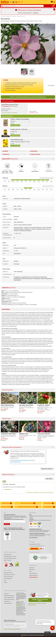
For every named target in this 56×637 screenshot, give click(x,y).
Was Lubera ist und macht (9, 574)
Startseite (2, 16)
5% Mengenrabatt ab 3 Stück (10, 556)
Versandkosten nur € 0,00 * (35, 544)
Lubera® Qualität (7, 554)
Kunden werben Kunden (9, 599)
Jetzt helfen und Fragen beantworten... (12, 629)
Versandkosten (32, 112)
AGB (30, 571)
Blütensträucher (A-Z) (21, 16)
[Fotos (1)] (24, 71)
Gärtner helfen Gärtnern (9, 597)
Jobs (5, 580)
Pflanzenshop (8, 16)
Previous (2, 397)
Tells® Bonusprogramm (9, 595)
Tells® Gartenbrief (8, 603)
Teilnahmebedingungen (16, 461)
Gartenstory (18, 603)
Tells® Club (6, 593)
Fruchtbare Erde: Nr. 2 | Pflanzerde (18, 129)
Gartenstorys (7, 601)
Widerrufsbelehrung (33, 575)
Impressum (31, 567)
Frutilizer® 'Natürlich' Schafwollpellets (19, 119)
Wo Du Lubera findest (8, 576)
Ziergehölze (14, 16)
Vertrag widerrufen (33, 577)
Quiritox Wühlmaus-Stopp (16, 139)
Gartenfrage (19, 606)
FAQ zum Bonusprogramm (24, 460)
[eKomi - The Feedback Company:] (35, 557)
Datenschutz (32, 569)
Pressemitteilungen (8, 578)
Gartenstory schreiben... (47, 468)
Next (53, 397)
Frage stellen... (49, 478)
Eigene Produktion (8, 560)
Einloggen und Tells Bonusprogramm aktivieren (40, 600)
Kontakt (5, 582)
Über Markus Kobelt (8, 572)
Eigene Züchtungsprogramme (10, 558)
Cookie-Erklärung (33, 573)
